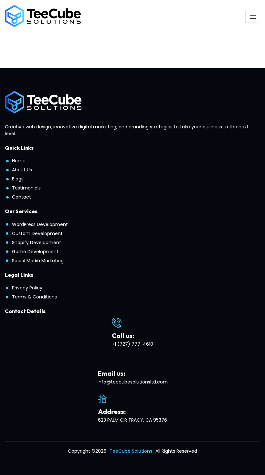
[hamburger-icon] (253, 17)
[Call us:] (117, 323)
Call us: (123, 335)
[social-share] (126, 461)
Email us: (111, 373)
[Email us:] (102, 360)
